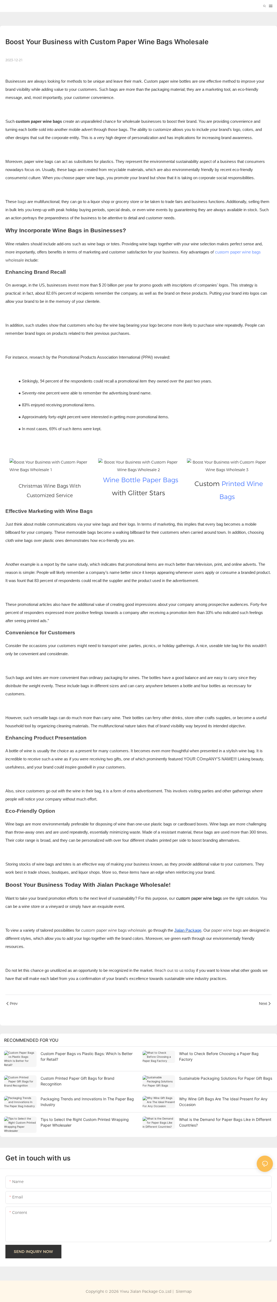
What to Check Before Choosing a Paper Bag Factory (219, 1056)
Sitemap (183, 1291)
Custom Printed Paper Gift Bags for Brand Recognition (77, 1081)
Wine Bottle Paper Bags (140, 480)
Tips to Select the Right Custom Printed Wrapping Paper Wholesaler (85, 1122)
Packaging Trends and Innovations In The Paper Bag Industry (87, 1102)
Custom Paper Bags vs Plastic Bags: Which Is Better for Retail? (87, 1056)
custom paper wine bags (237, 252)
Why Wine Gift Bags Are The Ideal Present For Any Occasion (223, 1102)
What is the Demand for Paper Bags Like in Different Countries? (225, 1122)
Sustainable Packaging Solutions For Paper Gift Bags (225, 1078)
